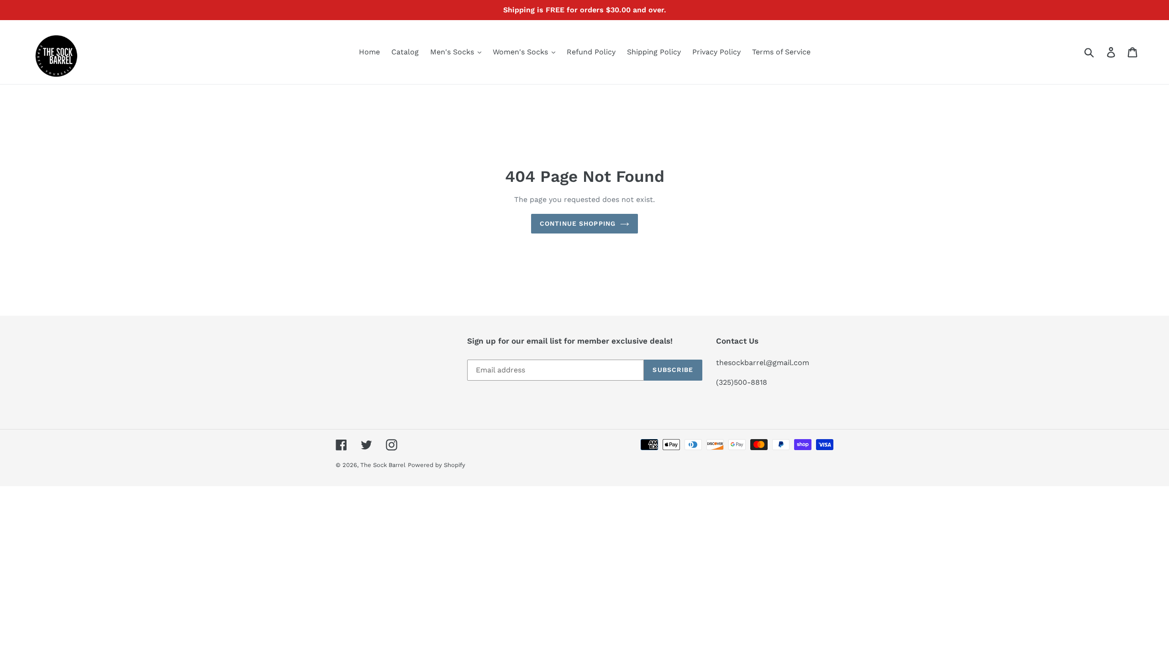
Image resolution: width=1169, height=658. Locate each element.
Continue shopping (578, 223)
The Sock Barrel (382, 465)
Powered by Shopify (436, 465)
